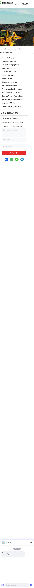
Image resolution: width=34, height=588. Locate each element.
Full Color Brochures (9, 86)
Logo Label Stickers (9, 103)
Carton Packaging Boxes (11, 65)
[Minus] (31, 542)
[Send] (31, 585)
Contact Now (14, 153)
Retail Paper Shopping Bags (12, 99)
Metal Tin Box (7, 79)
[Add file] (2, 585)
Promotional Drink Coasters (12, 89)
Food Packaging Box (9, 61)
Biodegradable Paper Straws (12, 106)
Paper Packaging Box (9, 58)
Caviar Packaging (8, 75)
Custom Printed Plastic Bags (12, 96)
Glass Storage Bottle (9, 82)
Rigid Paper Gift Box (9, 68)
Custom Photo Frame (9, 72)
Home (2, 49)
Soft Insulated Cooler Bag (11, 92)
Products (8, 49)
